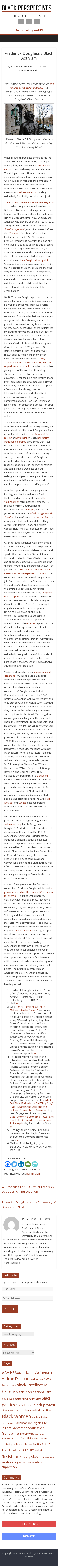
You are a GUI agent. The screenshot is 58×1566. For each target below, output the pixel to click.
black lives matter (12, 1398)
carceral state (8, 1423)
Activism (43, 1372)
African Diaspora (16, 1378)
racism (29, 1450)
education (36, 1428)
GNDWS (29, 1556)
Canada (22, 802)
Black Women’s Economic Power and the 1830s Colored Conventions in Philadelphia (32, 1120)
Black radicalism (13, 1410)
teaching (14, 1462)
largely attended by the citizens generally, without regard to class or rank (28, 362)
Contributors (28, 1524)
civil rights (34, 1423)
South (5, 1462)
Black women (16, 1416)
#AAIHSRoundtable (18, 1372)
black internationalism (33, 1392)
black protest (44, 1404)
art (41, 1379)
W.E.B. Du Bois (26, 1462)
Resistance (11, 1456)
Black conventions (27, 192)
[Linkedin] (21, 1164)
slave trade (49, 1457)
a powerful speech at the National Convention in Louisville (28, 891)
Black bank (42, 775)
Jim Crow (25, 1433)
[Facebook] (8, 1164)
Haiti (47, 798)
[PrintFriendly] (35, 1164)
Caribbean (21, 1423)
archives (35, 1379)
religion (40, 1450)
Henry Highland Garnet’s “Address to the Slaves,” (27, 1008)
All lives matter (23, 930)
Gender (8, 1433)
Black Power (24, 1405)
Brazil (34, 1417)
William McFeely (13, 824)
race (46, 1443)
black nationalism (32, 1398)
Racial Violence (12, 1450)
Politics (37, 1444)
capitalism (42, 1417)
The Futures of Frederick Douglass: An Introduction (28, 1189)
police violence (22, 1444)
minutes (30, 623)
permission (33, 1173)
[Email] (28, 1164)
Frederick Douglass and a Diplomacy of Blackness (29, 1204)
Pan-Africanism (30, 1438)
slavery (37, 1456)
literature (35, 1434)
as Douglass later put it (35, 260)
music (17, 1438)
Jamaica (8, 802)
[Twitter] (14, 1164)
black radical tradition (38, 1410)
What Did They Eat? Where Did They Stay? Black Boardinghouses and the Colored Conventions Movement (31, 1105)
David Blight (22, 437)
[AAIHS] (29, 5)
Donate (29, 1536)
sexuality (25, 1457)
